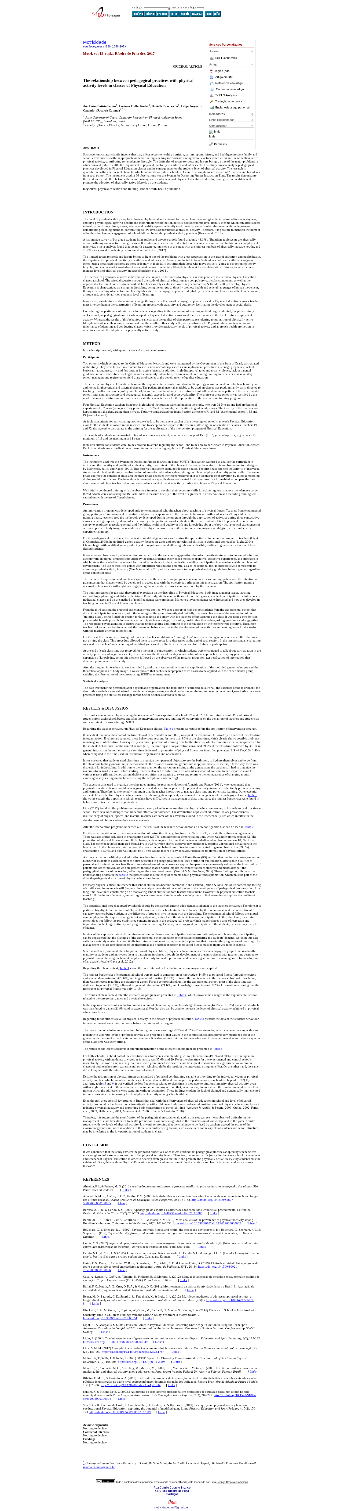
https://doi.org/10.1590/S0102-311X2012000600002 (207, 1223)
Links (125, 1190)
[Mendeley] (211, 131)
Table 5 (199, 1019)
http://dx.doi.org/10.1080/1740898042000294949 (115, 1342)
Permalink (220, 144)
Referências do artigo (229, 83)
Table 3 (124, 968)
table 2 (123, 874)
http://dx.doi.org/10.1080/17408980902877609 (120, 1412)
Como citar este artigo (230, 89)
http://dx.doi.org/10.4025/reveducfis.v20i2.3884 (171, 1213)
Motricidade (94, 42)
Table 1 (168, 728)
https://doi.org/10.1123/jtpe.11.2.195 (141, 1361)
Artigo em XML (224, 77)
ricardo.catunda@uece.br (99, 1467)
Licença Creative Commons (232, 1482)
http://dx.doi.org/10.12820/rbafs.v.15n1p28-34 (131, 1385)
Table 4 (182, 995)
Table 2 (249, 827)
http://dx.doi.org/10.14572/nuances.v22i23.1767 (133, 1351)
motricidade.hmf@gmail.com (172, 1507)
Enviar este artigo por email (232, 107)
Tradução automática (228, 101)
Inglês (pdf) (222, 71)
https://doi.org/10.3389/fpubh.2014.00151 (110, 1318)
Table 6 (218, 1048)
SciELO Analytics (226, 58)
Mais (217, 131)
